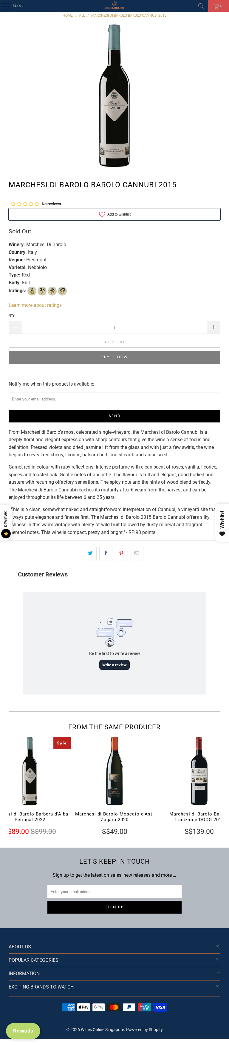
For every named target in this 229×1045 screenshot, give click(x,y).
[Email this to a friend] (137, 553)
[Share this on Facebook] (105, 553)
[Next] (215, 786)
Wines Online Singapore (102, 1029)
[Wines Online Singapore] (114, 6)
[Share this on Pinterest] (121, 553)
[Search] (201, 6)
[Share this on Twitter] (90, 553)
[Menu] (3, 6)
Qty (12, 315)
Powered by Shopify (144, 1029)
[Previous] (13, 786)
